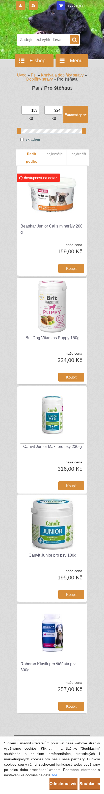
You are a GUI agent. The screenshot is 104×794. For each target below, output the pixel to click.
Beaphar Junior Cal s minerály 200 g (51, 229)
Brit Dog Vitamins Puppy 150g (52, 338)
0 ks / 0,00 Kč (77, 6)
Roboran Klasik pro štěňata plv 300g (47, 667)
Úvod (22, 75)
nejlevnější (54, 154)
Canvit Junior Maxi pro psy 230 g (52, 446)
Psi (34, 75)
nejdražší (78, 154)
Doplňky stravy (39, 79)
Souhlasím (90, 784)
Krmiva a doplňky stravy (62, 75)
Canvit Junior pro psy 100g (52, 555)
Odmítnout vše (63, 784)
